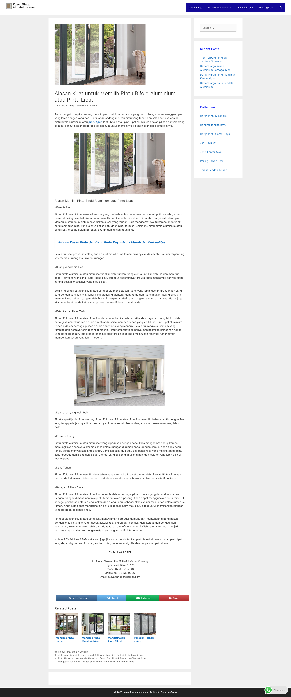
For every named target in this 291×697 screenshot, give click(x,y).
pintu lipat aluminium (132, 655)
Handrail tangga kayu (213, 124)
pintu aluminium (66, 655)
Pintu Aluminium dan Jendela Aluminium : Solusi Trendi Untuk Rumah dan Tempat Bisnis (102, 658)
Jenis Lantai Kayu (211, 152)
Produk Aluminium (218, 7)
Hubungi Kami (245, 7)
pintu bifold (80, 655)
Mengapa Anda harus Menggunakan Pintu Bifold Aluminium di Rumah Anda (96, 661)
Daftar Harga (195, 7)
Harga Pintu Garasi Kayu (215, 133)
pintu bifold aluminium (99, 655)
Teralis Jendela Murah (213, 170)
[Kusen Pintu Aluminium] (21, 5)
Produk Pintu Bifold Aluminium (73, 651)
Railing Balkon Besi (211, 160)
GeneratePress (169, 692)
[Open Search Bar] (281, 7)
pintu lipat (95, 121)
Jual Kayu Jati (208, 142)
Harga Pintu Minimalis (213, 115)
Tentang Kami (266, 7)
